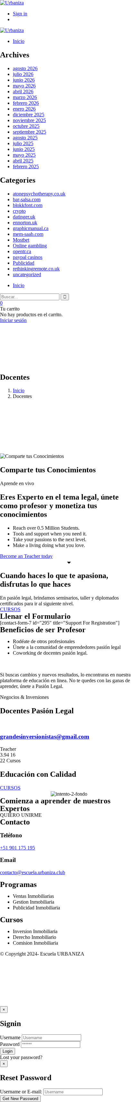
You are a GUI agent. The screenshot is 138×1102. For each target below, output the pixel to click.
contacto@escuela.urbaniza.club (32, 872)
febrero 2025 (26, 166)
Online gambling (30, 245)
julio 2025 (23, 143)
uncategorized (27, 274)
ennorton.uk (25, 222)
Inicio (18, 390)
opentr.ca (22, 251)
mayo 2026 (24, 85)
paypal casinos (27, 257)
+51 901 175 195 (17, 847)
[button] (21, 815)
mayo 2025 (24, 155)
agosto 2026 (25, 68)
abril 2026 (23, 91)
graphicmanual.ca (30, 228)
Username (10, 1037)
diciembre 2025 (28, 114)
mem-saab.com (28, 234)
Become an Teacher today (26, 556)
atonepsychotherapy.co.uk (39, 193)
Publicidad (23, 263)
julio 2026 (23, 74)
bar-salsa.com (26, 199)
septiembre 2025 (29, 132)
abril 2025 (23, 160)
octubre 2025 (26, 126)
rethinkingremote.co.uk (36, 268)
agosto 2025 (25, 137)
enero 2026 (24, 109)
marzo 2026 (25, 97)
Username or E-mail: (21, 1091)
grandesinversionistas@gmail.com (44, 736)
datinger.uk (24, 217)
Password (10, 1044)
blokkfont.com (27, 205)
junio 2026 (24, 80)
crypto (19, 211)
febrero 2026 (26, 103)
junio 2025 (24, 149)
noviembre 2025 (29, 120)
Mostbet (21, 240)
